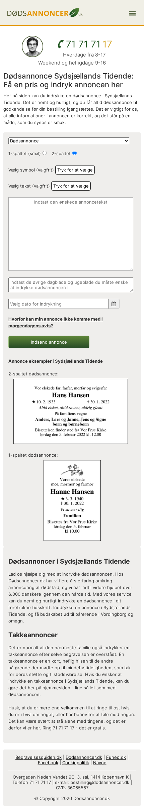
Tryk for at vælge (75, 169)
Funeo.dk (116, 757)
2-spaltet (61, 153)
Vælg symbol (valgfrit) (31, 169)
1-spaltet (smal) (24, 153)
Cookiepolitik (75, 762)
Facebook (48, 762)
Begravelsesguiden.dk (38, 757)
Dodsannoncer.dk (84, 757)
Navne (99, 762)
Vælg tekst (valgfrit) (29, 186)
